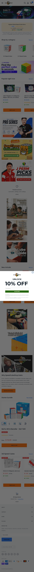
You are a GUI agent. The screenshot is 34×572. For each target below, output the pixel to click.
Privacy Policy (15, 297)
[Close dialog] (33, 272)
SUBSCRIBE (17, 291)
